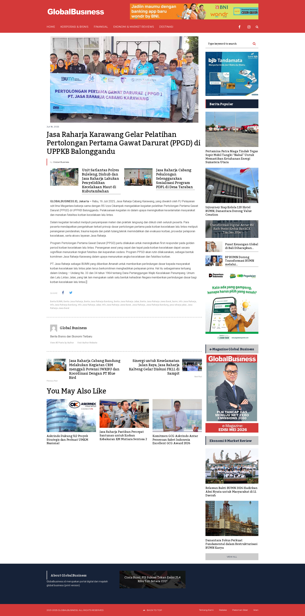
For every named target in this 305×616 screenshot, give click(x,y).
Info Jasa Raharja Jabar (89, 305)
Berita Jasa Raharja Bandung (98, 301)
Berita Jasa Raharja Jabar (126, 301)
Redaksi (223, 610)
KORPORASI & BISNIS (74, 26)
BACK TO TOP (154, 610)
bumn (175, 301)
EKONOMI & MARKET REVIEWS (133, 26)
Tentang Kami (206, 610)
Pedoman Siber (240, 610)
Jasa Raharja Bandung (157, 305)
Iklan (255, 610)
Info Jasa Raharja (187, 301)
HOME (51, 26)
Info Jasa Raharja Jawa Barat (116, 305)
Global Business (61, 162)
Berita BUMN (56, 301)
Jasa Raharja (138, 305)
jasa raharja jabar (178, 305)
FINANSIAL (101, 26)
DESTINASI (166, 26)
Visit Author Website (87, 342)
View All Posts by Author (62, 342)
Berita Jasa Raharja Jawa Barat (155, 301)
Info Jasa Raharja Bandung (63, 305)
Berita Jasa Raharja (73, 301)
